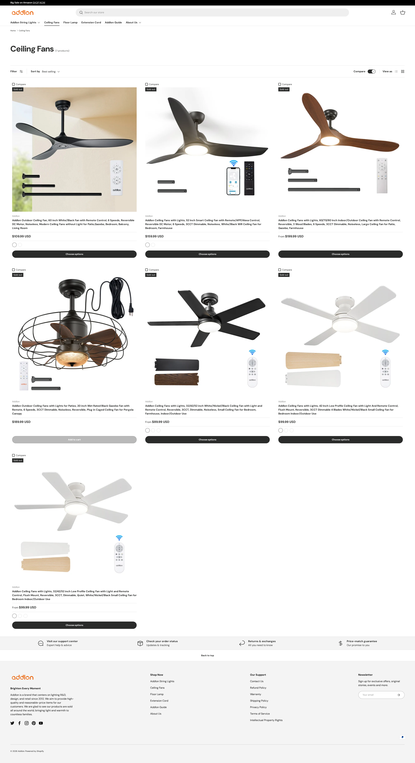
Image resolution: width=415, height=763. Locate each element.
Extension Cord (91, 22)
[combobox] (212, 12)
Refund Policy (258, 687)
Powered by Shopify (34, 751)
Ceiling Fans (24, 31)
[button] (402, 12)
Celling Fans (51, 22)
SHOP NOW (39, 2)
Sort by (35, 71)
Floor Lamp (70, 22)
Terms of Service (260, 713)
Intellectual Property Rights (266, 720)
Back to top (207, 655)
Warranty (255, 694)
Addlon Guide (113, 22)
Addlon (21, 751)
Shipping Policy (259, 700)
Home (13, 31)
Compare (359, 71)
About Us (131, 22)
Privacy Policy (258, 707)
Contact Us (256, 681)
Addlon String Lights (23, 22)
